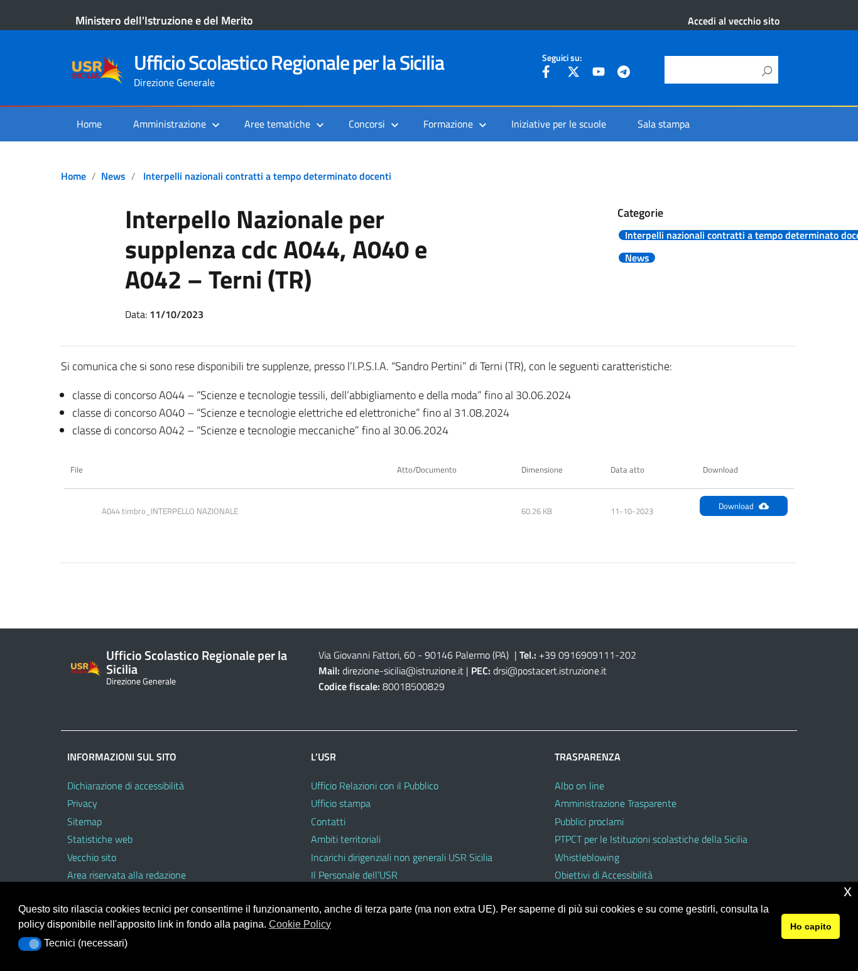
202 (627, 654)
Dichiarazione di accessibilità (125, 785)
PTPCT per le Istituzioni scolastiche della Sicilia (651, 839)
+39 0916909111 (577, 654)
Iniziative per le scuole (558, 123)
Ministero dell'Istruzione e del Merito (164, 20)
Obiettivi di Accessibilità (604, 874)
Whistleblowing (587, 857)
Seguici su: (562, 58)
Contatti (328, 821)
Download (736, 506)
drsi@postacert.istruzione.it (550, 670)
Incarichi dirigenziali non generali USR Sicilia (401, 857)
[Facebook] (548, 73)
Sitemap (84, 821)
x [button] (848, 891)
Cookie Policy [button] (300, 924)
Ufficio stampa (341, 803)
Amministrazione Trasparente (615, 803)
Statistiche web (100, 839)
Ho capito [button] (811, 926)
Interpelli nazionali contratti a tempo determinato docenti (267, 176)
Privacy (82, 803)
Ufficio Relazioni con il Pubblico (374, 785)
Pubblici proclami (589, 821)
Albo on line (579, 785)
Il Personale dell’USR (354, 874)
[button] (29, 944)
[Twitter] (573, 73)
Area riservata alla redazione (126, 874)
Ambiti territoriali (346, 839)
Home (89, 123)
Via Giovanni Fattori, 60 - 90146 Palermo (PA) (413, 654)
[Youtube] (598, 73)
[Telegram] (623, 73)
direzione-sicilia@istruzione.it (403, 670)
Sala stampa (664, 123)
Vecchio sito (91, 857)
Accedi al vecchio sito (733, 20)
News (113, 176)
